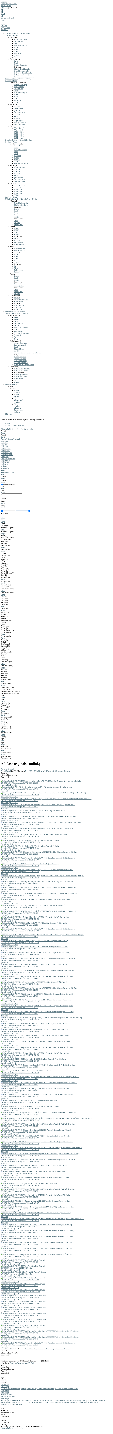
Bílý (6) (3, 614)
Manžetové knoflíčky (21, 300)
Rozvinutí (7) (5, 707)
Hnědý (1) (4, 557)
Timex (16, 57)
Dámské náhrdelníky (21, 203)
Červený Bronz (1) (7, 573)
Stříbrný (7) (5, 650)
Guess (16, 51)
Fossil (16, 49)
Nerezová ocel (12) (7, 537)
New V (27, 771)
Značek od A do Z (7, 1395)
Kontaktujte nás (6, 1400)
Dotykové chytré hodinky (23, 73)
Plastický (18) (5, 539)
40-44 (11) (4, 675)
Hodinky (8, 423)
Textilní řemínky (20, 359)
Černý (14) (4, 626)
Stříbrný (17, 114)
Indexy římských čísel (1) (10, 693)
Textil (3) (4, 543)
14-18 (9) (4, 597)
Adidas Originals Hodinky (14, 425)
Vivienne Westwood (21, 164)
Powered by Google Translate (11, 1404)
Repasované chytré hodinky (24, 77)
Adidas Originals (7, 769)
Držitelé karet (19, 378)
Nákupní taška (6, 6)
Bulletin (7, 1389)
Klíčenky (17, 382)
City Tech (4, 441)
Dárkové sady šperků (21, 371)
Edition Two (5, 451)
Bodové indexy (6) (7, 689)
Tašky (16, 380)
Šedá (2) (4, 575)
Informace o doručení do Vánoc (62, 1400)
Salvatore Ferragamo (21, 333)
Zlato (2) (4, 567)
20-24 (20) (4, 603)
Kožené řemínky (20, 357)
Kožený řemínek (20, 122)
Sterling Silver (19, 286)
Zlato (16, 116)
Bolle (16, 317)
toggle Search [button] (12, 4)
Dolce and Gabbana (21, 327)
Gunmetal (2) (5, 646)
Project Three (5, 463)
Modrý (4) (4, 559)
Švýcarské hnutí (19, 112)
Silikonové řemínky (21, 363)
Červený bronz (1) (7, 630)
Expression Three (7, 455)
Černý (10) (4, 569)
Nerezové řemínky (20, 361)
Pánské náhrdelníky (21, 205)
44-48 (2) (4, 677)
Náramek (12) (6, 585)
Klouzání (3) (5, 703)
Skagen (16, 55)
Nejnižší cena (39, 771)
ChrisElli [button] (5, 8)
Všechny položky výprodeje (17, 406)
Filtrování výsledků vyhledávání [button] (12, 1428)
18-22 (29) (4, 601)
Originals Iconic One (8, 459)
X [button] (1, 8)
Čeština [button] (3, 22)
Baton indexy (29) (7, 687)
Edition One (5, 447)
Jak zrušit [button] (94, 1402)
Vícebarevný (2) (6, 620)
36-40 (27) (4, 674)
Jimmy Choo (18, 331)
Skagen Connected (20, 65)
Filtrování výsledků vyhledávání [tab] (12, 429)
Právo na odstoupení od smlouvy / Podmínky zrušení (72, 1402)
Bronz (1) (4, 640)
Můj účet (4, 2)
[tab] (56, 432)
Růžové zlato (18, 177)
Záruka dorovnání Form (13, 1402)
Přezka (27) (5, 705)
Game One (4, 457)
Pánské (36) (5, 526)
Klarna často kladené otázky (31, 1402)
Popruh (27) (5, 587)
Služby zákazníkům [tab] (8, 1397)
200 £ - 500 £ (19, 136)
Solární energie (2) (7, 756)
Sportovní (17, 106)
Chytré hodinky (19, 124)
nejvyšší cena (56, 771)
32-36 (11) (4, 672)
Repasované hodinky (18, 411)
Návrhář (17, 110)
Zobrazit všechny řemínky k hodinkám (27, 353)
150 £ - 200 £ (19, 134)
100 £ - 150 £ (19, 132)
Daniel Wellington (20, 45)
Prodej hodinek (17, 391)
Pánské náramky (20, 250)
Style (2, 474)
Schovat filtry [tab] (29, 429)
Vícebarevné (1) (6, 652)
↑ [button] (24, 1428)
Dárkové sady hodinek (22, 369)
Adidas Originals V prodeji (10, 439)
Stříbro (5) (4, 563)
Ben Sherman (19, 87)
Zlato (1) (4, 624)
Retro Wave (5, 468)
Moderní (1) (5, 746)
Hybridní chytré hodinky (22, 75)
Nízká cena (48, 771)
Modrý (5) (4, 616)
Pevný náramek (19, 167)
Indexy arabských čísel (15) (10, 691)
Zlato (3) (4, 656)
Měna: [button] (3, 24)
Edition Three (5, 449)
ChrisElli (4, 4)
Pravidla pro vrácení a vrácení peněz (38, 1400)
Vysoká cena (65, 771)
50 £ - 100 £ (18, 130)
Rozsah (3, 771)
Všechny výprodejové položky (18, 400)
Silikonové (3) (6, 541)
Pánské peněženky (20, 376)
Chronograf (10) (6, 717)
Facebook (13, 1363)
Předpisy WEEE (54, 1389)
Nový (32, 771)
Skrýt (3, 437)
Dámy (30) (4, 524)
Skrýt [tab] (7, 1387)
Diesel (16, 47)
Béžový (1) (5, 612)
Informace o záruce (47, 1402)
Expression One (6, 453)
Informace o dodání (18, 1400)
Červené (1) (5, 660)
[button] (56, 10)
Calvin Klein (18, 41)
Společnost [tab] (4, 1385)
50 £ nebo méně (19, 128)
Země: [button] (3, 14)
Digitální (17, 118)
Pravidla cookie (43, 1389)
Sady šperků (18, 302)
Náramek (17, 169)
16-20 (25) (4, 599)
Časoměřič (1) (6, 758)
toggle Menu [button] (5, 28)
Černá (16, 266)
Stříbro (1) (4, 618)
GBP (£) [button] (4, 26)
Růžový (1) (5, 561)
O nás (3, 1389)
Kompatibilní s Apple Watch (24, 365)
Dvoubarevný (19, 244)
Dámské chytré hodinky (22, 71)
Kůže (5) (4, 535)
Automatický (18, 120)
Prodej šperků (16, 395)
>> (10, 777)
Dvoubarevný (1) (7, 555)
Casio (16, 43)
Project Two (5, 465)
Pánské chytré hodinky (22, 69)
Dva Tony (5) (5, 644)
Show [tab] (3, 1387)
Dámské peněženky (21, 374)
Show (3, 433)
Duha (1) (4, 737)
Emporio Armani (20, 345)
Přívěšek (17, 298)
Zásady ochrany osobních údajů (27, 1389)
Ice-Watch (17, 53)
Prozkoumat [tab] (5, 1391)
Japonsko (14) (6, 727)
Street (3, 470)
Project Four (5, 461)
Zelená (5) (4, 654)
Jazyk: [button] (3, 20)
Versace (17, 337)
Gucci (16, 329)
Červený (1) (5, 571)
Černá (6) (4, 658)
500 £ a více (18, 138)
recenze (13, 1389)
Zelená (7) (4, 565)
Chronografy (18, 108)
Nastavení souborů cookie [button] (69, 1389)
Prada (16, 339)
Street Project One (7, 472)
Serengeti (17, 335)
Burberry (17, 319)
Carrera (16, 321)
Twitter (19, 1363)
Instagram (25, 1363)
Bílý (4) (3, 553)
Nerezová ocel (19, 284)
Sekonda (17, 160)
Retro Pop (4, 466)
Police (16, 215)
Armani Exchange (20, 39)
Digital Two (5, 445)
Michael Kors (19, 349)
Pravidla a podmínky (80, 1400)
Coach (16, 325)
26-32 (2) (4, 670)
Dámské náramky (20, 248)
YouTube (31, 1363)
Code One (4, 443)
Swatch (16, 351)
